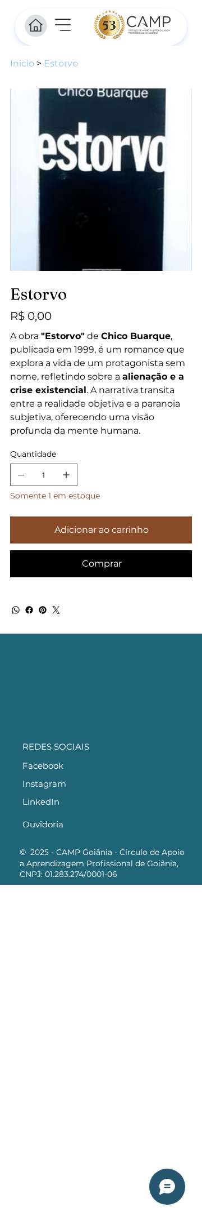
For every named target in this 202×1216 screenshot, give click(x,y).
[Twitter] (56, 610)
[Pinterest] (42, 610)
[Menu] (63, 25)
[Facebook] (29, 610)
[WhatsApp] (15, 610)
